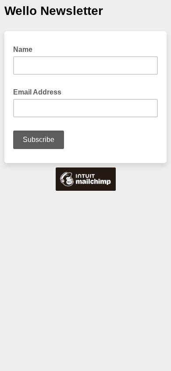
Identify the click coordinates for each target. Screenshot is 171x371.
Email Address (40, 91)
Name (25, 49)
